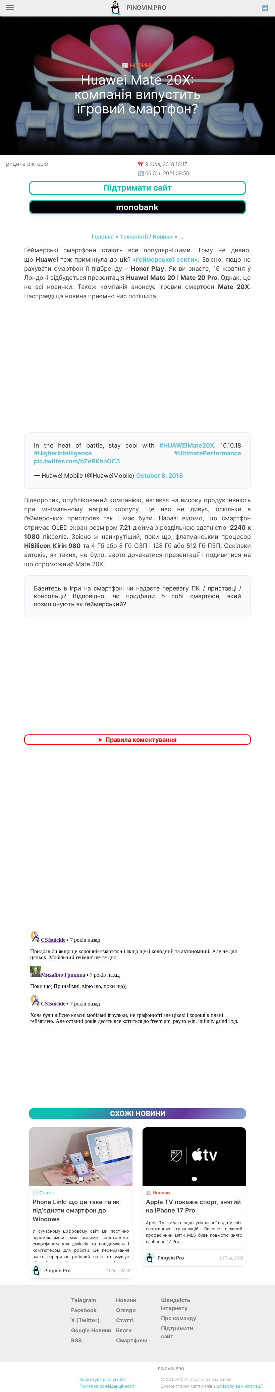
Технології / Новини (146, 236)
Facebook (84, 1310)
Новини (126, 1300)
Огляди (126, 1310)
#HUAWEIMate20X (186, 445)
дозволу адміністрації (240, 1386)
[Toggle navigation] (9, 10)
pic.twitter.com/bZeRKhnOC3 (77, 461)
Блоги (124, 1330)
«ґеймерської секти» (165, 259)
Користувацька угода (102, 1379)
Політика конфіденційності (107, 1386)
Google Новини (91, 1330)
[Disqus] (138, 839)
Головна (103, 236)
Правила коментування (140, 739)
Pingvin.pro (144, 7)
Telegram (83, 1300)
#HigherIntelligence (63, 453)
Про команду (178, 1318)
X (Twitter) (85, 1320)
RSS (76, 1340)
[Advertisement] (137, 378)
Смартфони (132, 1340)
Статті (124, 1320)
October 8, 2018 (159, 475)
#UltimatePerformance (207, 453)
